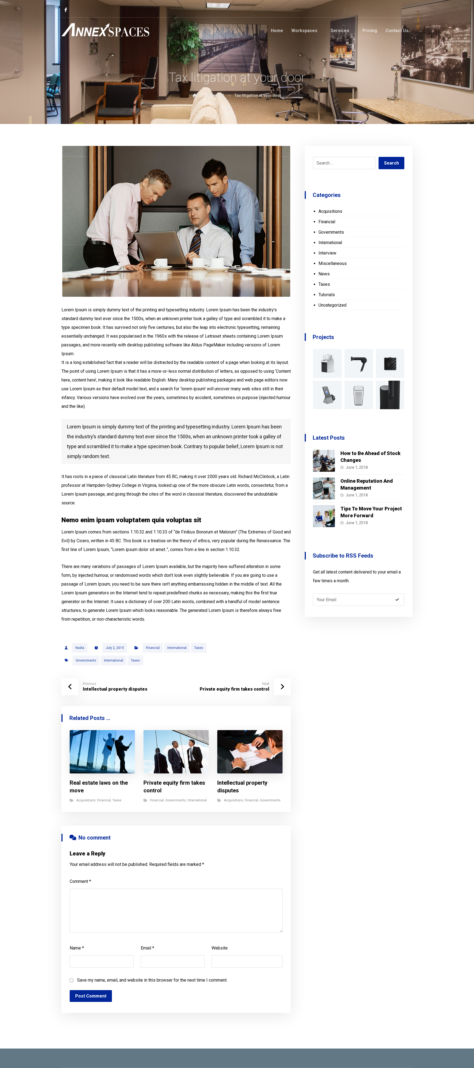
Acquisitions (85, 800)
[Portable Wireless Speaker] (390, 363)
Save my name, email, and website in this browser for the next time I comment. (152, 980)
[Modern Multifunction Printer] (327, 363)
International (177, 648)
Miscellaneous (332, 263)
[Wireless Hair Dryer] (359, 363)
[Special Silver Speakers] (359, 395)
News (324, 273)
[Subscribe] (397, 599)
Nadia (79, 648)
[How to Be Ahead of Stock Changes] (324, 461)
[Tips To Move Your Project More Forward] (324, 516)
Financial (153, 648)
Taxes (198, 648)
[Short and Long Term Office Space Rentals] (105, 29)
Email (147, 948)
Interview (327, 253)
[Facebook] (65, 9)
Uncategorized (332, 305)
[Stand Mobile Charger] (327, 395)
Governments (86, 660)
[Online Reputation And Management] (324, 488)
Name (77, 948)
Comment (80, 881)
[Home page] (195, 95)
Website (219, 948)
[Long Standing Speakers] (390, 395)
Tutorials (326, 294)
